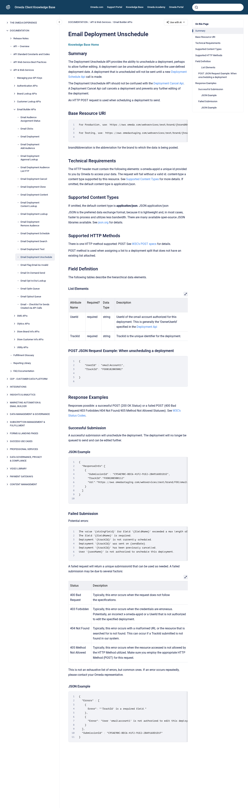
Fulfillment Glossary (23, 355)
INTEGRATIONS (18, 386)
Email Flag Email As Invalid (34, 265)
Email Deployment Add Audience (30, 146)
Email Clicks (27, 128)
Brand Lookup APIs (27, 93)
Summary (200, 30)
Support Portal (114, 7)
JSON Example (209, 95)
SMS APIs (22, 315)
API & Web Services (23, 70)
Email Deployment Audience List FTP (35, 169)
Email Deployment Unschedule (36, 257)
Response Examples (205, 83)
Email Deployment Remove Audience (30, 223)
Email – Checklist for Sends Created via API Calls (35, 306)
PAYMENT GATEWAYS (21, 476)
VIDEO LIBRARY (18, 468)
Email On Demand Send (33, 272)
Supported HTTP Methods (208, 55)
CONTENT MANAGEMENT (23, 484)
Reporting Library (22, 363)
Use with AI (176, 22)
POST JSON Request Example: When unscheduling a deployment (217, 75)
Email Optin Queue (30, 288)
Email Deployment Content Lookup (30, 204)
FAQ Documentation (23, 371)
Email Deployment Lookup (34, 214)
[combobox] (217, 7)
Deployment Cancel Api (168, 83)
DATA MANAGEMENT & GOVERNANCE (30, 414)
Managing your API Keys (29, 77)
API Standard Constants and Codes (31, 54)
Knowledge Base (134, 7)
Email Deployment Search (34, 241)
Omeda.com (96, 7)
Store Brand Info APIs (28, 331)
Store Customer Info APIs (30, 339)
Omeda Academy (156, 7)
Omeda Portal (176, 7)
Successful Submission (210, 89)
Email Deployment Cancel (34, 179)
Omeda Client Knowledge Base (35, 7)
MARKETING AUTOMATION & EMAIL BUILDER (25, 404)
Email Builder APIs (26, 109)
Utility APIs (22, 347)
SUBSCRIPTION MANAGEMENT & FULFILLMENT (27, 424)
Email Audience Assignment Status (30, 119)
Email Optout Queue (31, 296)
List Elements (208, 67)
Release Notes (21, 38)
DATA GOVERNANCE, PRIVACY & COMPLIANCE (26, 459)
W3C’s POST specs (144, 244)
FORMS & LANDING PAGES (24, 433)
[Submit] (196, 7)
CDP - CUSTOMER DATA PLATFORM (28, 378)
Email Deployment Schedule (35, 233)
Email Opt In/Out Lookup (33, 280)
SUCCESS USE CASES (21, 441)
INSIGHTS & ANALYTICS (22, 394)
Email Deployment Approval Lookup (30, 158)
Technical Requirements (207, 43)
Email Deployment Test (32, 249)
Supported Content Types (208, 49)
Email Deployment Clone (33, 186)
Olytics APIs (23, 323)
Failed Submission (207, 101)
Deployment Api (146, 327)
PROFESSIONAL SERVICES (24, 449)
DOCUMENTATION (19, 30)
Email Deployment (30, 136)
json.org (103, 222)
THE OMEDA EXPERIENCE (23, 22)
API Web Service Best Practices (29, 62)
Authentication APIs (27, 85)
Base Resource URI (205, 36)
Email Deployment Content (34, 194)
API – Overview (21, 46)
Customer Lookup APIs (29, 101)
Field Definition (203, 61)
